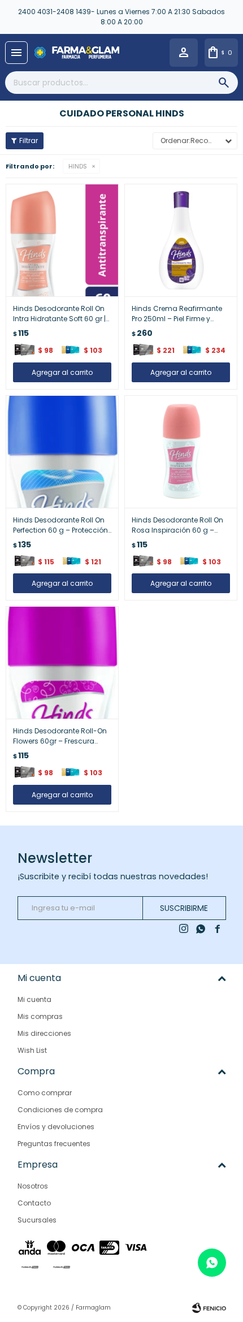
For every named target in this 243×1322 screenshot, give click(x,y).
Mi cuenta (34, 999)
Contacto (34, 1203)
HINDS (77, 166)
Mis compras (40, 1016)
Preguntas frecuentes (54, 1143)
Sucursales (37, 1220)
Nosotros (33, 1186)
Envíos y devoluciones (56, 1126)
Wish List (32, 1050)
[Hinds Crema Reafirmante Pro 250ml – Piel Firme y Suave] (181, 240)
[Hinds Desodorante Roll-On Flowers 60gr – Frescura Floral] (62, 663)
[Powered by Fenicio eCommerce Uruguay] (209, 1307)
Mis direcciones (44, 1033)
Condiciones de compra (60, 1109)
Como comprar (45, 1093)
